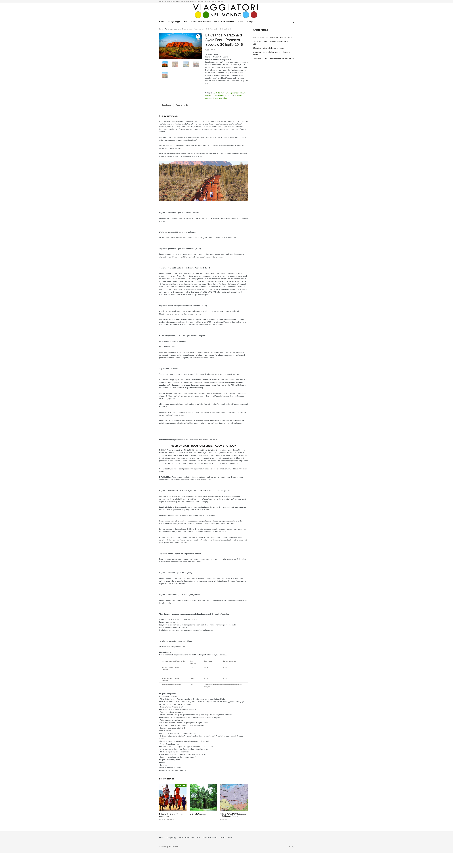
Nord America (205, 1)
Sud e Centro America (188, 1)
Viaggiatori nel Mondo (171, 847)
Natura (242, 93)
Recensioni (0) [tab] (182, 105)
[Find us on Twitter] (293, 846)
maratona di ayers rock (213, 98)
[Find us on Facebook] (289, 846)
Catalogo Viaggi (170, 1)
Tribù (229, 95)
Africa (178, 1)
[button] (198, 36)
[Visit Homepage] (226, 10)
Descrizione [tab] (166, 105)
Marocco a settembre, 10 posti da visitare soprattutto (272, 37)
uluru (225, 98)
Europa (220, 1)
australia (238, 95)
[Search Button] (293, 21)
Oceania (214, 1)
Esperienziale (234, 93)
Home (161, 1)
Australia (217, 93)
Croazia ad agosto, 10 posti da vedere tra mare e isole (273, 58)
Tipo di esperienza (171, 29)
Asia (198, 1)
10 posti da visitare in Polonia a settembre (268, 48)
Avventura (181, 29)
